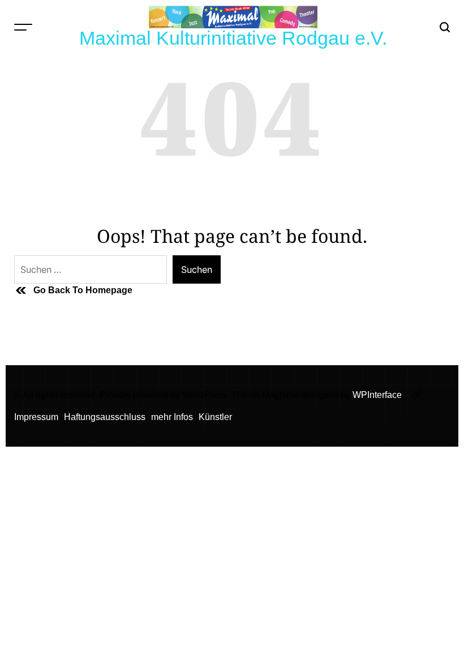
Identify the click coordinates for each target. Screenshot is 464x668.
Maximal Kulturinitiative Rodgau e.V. (233, 38)
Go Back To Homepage (82, 290)
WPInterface (377, 395)
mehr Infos (172, 417)
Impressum (36, 417)
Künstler (215, 417)
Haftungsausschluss (104, 417)
